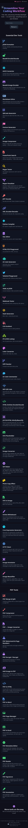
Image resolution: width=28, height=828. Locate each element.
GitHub (25, 1)
